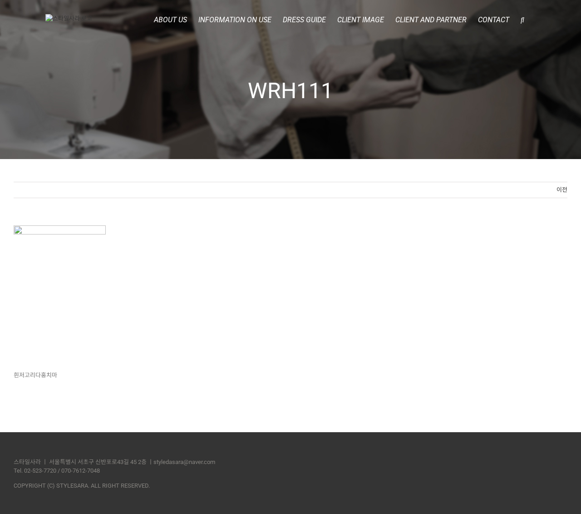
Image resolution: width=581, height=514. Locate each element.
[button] (522, 19)
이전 (561, 189)
